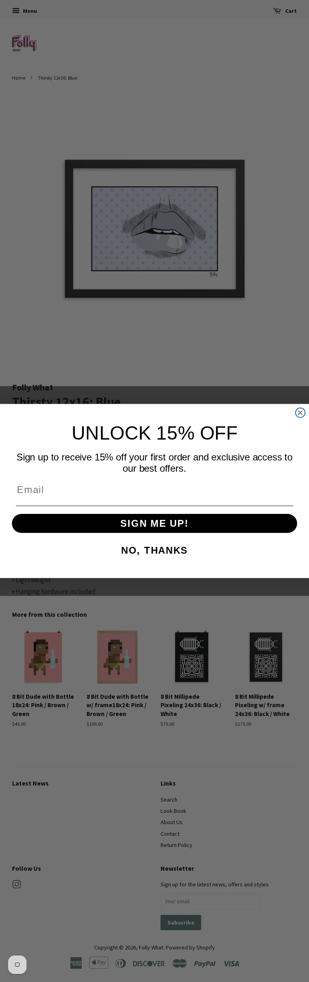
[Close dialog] (300, 412)
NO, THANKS (154, 550)
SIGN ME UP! (154, 523)
